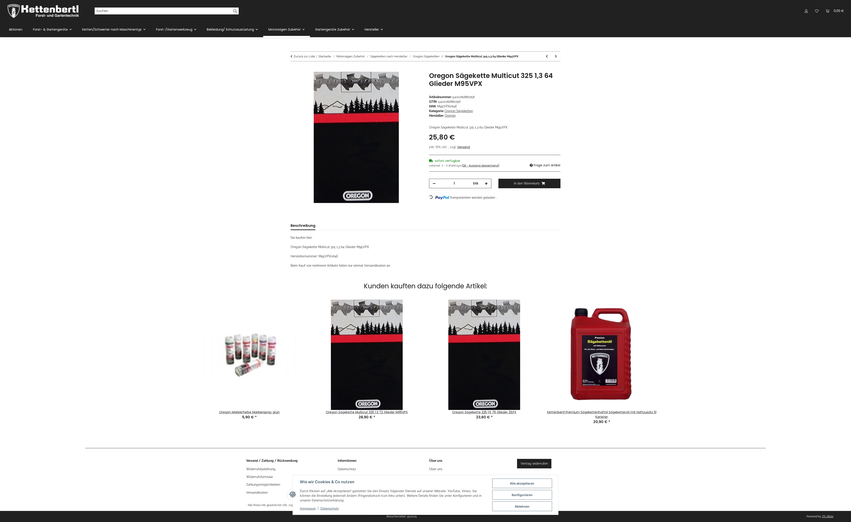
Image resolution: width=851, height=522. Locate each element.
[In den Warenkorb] (294, 69)
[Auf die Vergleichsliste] (401, 80)
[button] (806, 11)
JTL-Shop (827, 516)
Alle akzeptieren (522, 483)
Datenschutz (329, 508)
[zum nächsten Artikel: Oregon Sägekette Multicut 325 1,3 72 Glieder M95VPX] (555, 56)
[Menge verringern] (434, 183)
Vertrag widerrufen (534, 463)
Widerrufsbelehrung (260, 469)
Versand (463, 147)
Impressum (308, 508)
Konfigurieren (522, 495)
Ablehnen (522, 506)
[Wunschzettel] (817, 11)
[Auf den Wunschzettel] (413, 80)
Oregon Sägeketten (459, 111)
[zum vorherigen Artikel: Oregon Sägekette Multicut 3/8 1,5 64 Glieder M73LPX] (546, 56)
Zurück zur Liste (304, 56)
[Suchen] (235, 11)
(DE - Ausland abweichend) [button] (480, 165)
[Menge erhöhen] (486, 183)
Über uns (435, 469)
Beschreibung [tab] (303, 225)
